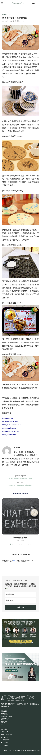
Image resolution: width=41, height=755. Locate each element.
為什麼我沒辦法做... (20, 538)
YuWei (12, 21)
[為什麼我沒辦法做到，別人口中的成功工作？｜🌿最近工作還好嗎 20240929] (20, 516)
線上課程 (4, 714)
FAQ (2, 724)
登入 (15, 560)
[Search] (39, 3)
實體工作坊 (5, 719)
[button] (4, 521)
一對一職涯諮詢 (6, 716)
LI (4, 745)
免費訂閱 (20, 607)
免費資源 (4, 722)
